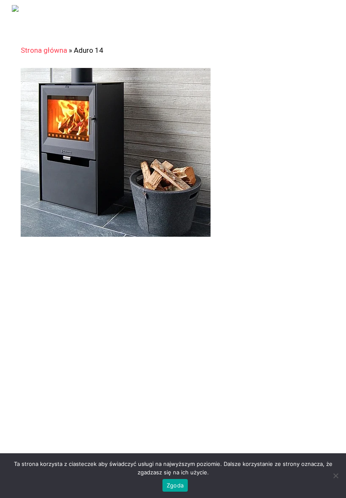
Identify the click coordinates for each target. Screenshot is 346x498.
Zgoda (175, 485)
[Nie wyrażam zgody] (335, 475)
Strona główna (44, 50)
